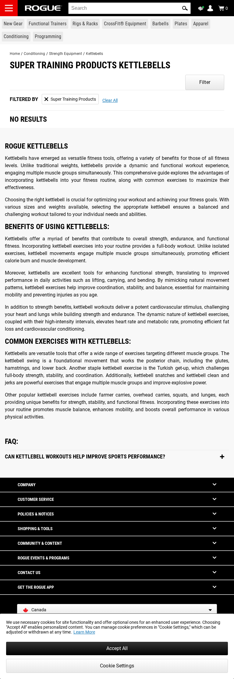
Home (15, 54)
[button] (185, 8)
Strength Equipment (65, 54)
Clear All (110, 100)
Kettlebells (94, 54)
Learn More (84, 632)
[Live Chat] (202, 8)
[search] (129, 8)
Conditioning (34, 54)
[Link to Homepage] (43, 8)
